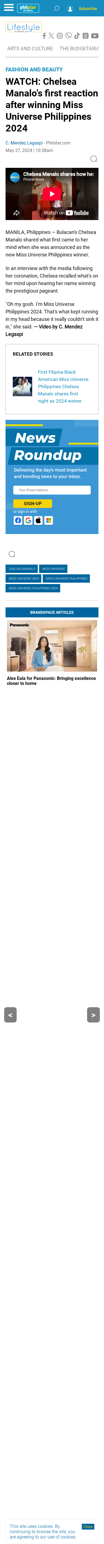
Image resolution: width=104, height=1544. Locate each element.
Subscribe (88, 8)
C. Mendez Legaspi (24, 143)
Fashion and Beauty (34, 69)
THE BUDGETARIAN (81, 48)
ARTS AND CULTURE (30, 48)
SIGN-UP (33, 503)
